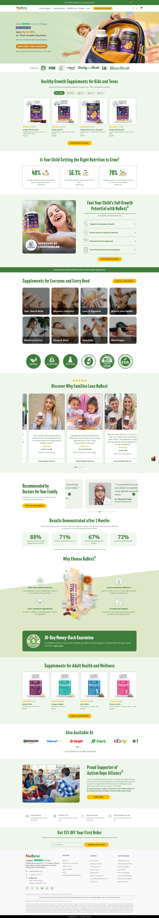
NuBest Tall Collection (70, 863)
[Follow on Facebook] (27, 888)
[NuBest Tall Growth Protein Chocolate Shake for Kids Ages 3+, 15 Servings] (94, 111)
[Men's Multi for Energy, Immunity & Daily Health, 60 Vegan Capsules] (94, 685)
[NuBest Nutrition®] (22, 8)
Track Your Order (96, 864)
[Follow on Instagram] (37, 888)
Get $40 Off (121, 870)
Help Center (94, 861)
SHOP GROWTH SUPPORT (79, 143)
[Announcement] (79, 2)
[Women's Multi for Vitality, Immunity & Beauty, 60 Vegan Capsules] (123, 685)
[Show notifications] (129, 8)
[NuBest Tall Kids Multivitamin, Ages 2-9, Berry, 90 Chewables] (122, 111)
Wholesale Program (124, 879)
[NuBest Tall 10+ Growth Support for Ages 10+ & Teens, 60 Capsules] (65, 111)
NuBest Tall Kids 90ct (116, 130)
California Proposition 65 (99, 879)
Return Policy (94, 873)
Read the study (41, 184)
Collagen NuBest (57, 704)
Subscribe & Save (123, 861)
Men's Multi (84, 704)
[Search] (134, 8)
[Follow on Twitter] (32, 888)
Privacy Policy (94, 870)
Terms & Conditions (96, 876)
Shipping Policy (95, 867)
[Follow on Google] (52, 888)
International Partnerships (71, 875)
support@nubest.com (36, 871)
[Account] (137, 8)
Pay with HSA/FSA (123, 882)
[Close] (28, 2)
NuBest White (27, 704)
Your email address (58, 845)
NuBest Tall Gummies (31, 130)
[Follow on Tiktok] (47, 888)
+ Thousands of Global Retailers (79, 751)
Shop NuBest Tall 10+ (27, 461)
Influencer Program (124, 876)
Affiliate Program (124, 873)
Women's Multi (115, 704)
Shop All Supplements (125, 281)
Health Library (67, 869)
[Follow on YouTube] (42, 888)
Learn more (58, 645)
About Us (65, 860)
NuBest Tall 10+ (57, 130)
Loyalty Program (123, 867)
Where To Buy (66, 866)
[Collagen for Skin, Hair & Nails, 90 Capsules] (65, 685)
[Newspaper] (43, 68)
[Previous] (26, 411)
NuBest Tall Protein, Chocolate (91, 130)
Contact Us (94, 882)
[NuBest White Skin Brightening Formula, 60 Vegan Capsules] (35, 685)
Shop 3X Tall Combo (65, 461)
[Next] (132, 411)
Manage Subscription (125, 864)
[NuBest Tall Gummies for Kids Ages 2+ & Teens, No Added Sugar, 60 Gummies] (36, 111)
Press (64, 872)
